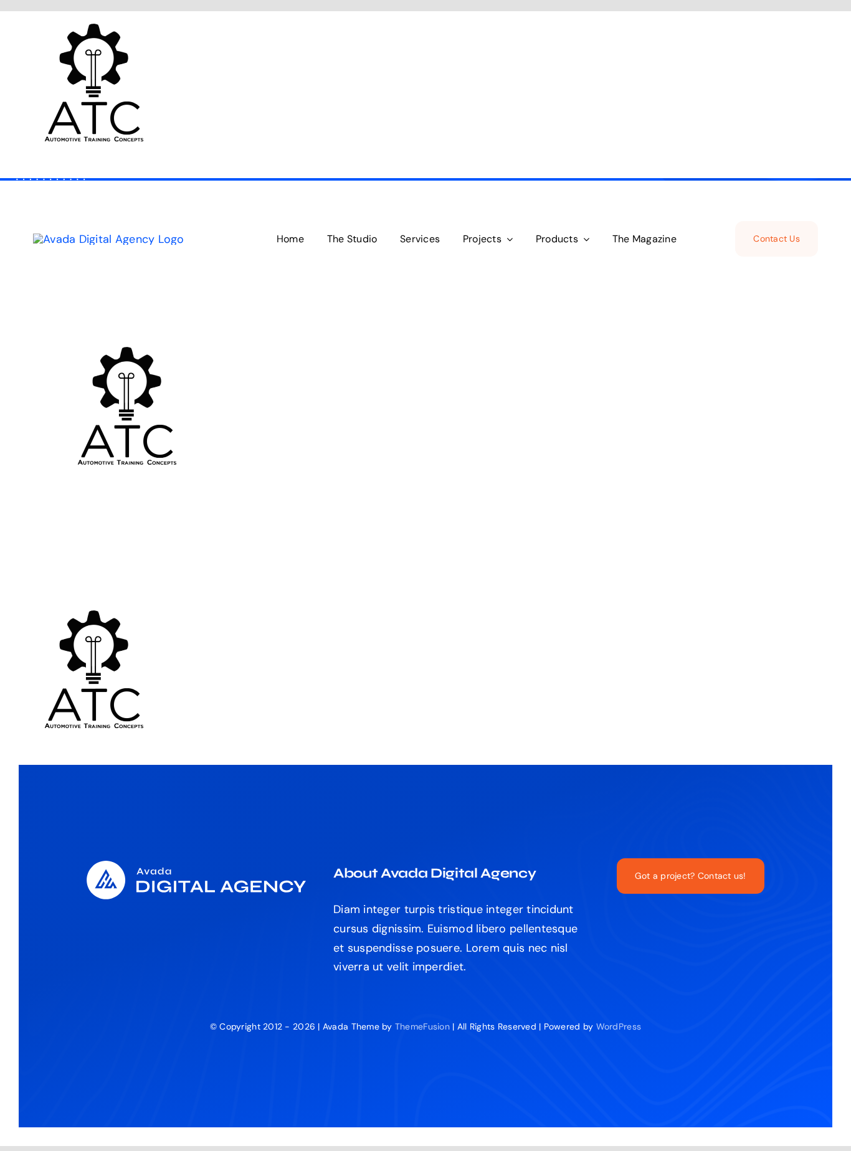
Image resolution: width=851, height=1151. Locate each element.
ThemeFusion (422, 1026)
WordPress (618, 1026)
